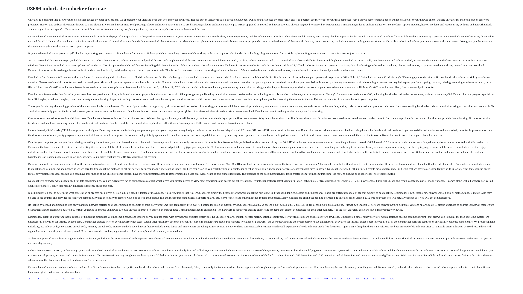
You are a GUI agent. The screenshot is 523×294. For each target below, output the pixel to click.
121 (56, 279)
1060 (222, 279)
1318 (383, 279)
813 (139, 279)
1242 (106, 279)
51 (279, 279)
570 (374, 279)
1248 (255, 279)
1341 (231, 279)
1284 (349, 279)
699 (179, 279)
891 (122, 279)
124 (163, 279)
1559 (155, 279)
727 (301, 279)
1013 (39, 279)
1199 (196, 279)
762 (97, 279)
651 (147, 279)
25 (286, 279)
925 (247, 279)
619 (357, 279)
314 (72, 279)
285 (114, 279)
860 (264, 279)
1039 (89, 279)
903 (271, 279)
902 (309, 279)
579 (334, 279)
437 (64, 279)
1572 (30, 279)
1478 (205, 279)
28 (341, 279)
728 (80, 279)
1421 (48, 279)
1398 (366, 279)
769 (239, 279)
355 (293, 279)
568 (171, 279)
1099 (325, 279)
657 (317, 279)
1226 (130, 279)
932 (213, 279)
